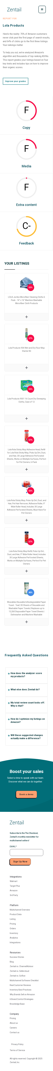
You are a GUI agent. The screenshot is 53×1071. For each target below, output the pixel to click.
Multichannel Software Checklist (24, 980)
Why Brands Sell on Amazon (22, 994)
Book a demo (26, 794)
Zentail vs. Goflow (17, 976)
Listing (13, 919)
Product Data (15, 914)
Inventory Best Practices (20, 990)
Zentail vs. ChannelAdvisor (21, 966)
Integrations (15, 942)
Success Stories (17, 957)
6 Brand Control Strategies (21, 999)
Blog (12, 962)
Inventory (14, 933)
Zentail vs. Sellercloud (19, 971)
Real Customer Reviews (20, 985)
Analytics (14, 938)
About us (14, 1023)
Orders (13, 928)
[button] (42, 9)
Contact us (14, 1032)
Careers (13, 1028)
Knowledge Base (17, 1004)
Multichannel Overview (20, 910)
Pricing (13, 924)
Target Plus (15, 886)
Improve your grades (15, 81)
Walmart (13, 881)
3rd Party (14, 895)
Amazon (14, 890)
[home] (14, 9)
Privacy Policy (17, 1044)
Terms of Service (17, 1050)
